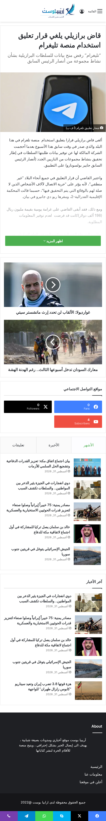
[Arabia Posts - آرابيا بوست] (58, 10)
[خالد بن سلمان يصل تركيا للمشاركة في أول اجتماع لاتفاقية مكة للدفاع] (87, 533)
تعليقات (18, 445)
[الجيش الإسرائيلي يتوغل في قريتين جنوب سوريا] (87, 555)
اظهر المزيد (54, 241)
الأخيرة (54, 445)
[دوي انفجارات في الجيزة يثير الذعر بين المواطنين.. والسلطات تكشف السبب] (87, 489)
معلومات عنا (93, 774)
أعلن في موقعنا (91, 782)
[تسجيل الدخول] (81, 13)
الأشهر (89, 445)
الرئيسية (96, 767)
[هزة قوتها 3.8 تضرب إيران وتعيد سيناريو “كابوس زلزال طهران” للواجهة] (88, 690)
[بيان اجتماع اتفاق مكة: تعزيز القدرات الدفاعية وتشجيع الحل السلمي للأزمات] (87, 467)
